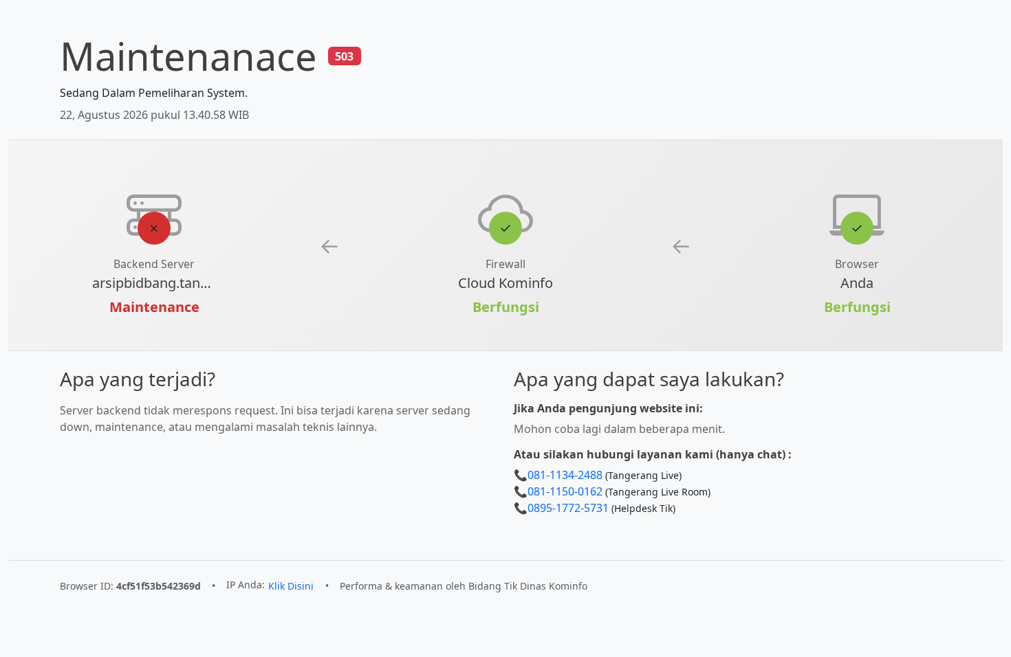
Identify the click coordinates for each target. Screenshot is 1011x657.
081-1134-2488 (565, 474)
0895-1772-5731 (568, 507)
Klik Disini (291, 585)
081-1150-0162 (565, 491)
